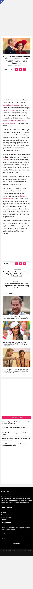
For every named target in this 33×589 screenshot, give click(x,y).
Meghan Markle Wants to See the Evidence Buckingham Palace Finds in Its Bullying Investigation (15, 344)
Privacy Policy (4, 514)
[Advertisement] (16, 16)
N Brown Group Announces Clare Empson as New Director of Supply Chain (16, 286)
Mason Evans (12, 65)
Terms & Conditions (6, 517)
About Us (3, 512)
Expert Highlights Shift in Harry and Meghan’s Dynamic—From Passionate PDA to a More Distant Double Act (16, 371)
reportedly (6, 159)
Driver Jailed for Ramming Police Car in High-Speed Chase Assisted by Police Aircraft (16, 274)
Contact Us (4, 519)
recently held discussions (11, 105)
